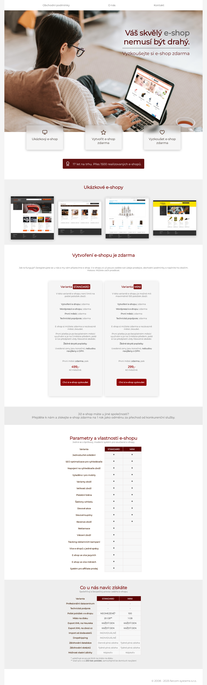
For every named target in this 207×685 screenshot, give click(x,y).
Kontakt (159, 5)
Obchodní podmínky (56, 5)
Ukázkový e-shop (45, 139)
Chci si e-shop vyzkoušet (75, 382)
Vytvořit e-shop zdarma (103, 141)
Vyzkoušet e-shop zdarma (162, 141)
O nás (111, 5)
